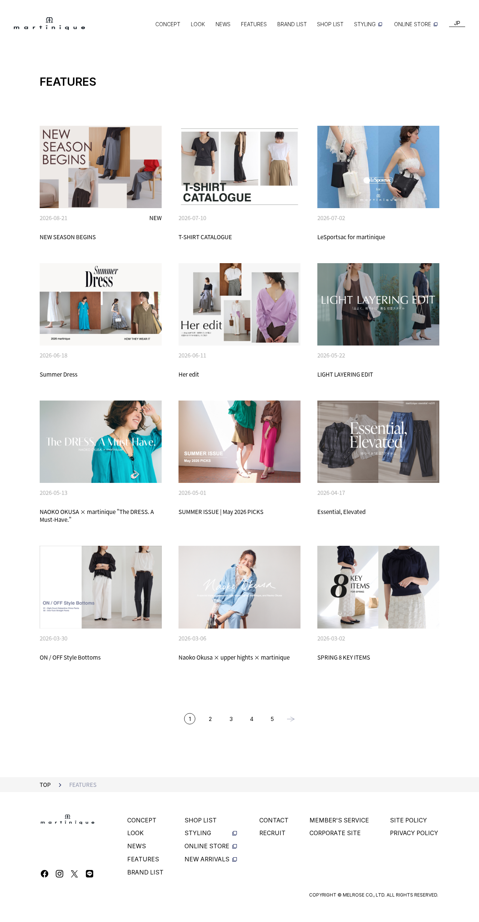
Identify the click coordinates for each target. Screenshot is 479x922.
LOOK (198, 24)
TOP (45, 784)
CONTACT (274, 820)
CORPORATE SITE (335, 833)
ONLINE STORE (412, 24)
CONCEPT (167, 24)
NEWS (223, 24)
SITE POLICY (408, 820)
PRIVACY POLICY (414, 833)
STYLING (365, 24)
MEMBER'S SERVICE (339, 820)
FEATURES (254, 24)
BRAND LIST (292, 24)
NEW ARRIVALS (206, 859)
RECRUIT (272, 833)
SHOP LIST (330, 24)
